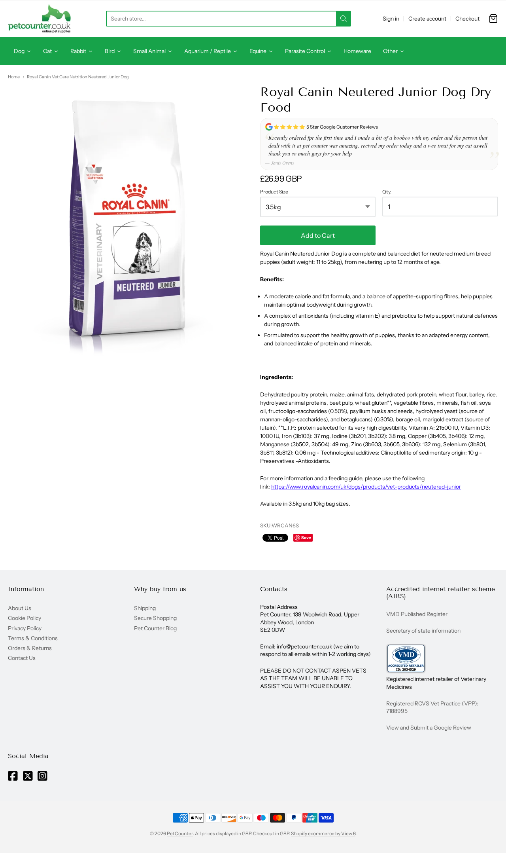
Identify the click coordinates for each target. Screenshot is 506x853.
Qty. (386, 192)
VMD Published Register (416, 614)
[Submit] (343, 19)
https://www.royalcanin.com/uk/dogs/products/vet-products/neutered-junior (366, 486)
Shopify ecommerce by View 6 (323, 833)
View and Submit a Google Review (428, 727)
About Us (19, 608)
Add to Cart (318, 235)
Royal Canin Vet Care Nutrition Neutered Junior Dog (78, 77)
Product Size (274, 192)
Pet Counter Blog (155, 628)
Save (306, 537)
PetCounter (180, 833)
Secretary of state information (423, 630)
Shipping (145, 608)
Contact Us (22, 658)
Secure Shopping (155, 618)
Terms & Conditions (33, 638)
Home (14, 77)
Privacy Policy (25, 628)
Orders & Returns (30, 648)
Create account (427, 18)
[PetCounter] (39, 18)
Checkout (467, 18)
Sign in (391, 18)
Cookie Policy (24, 618)
